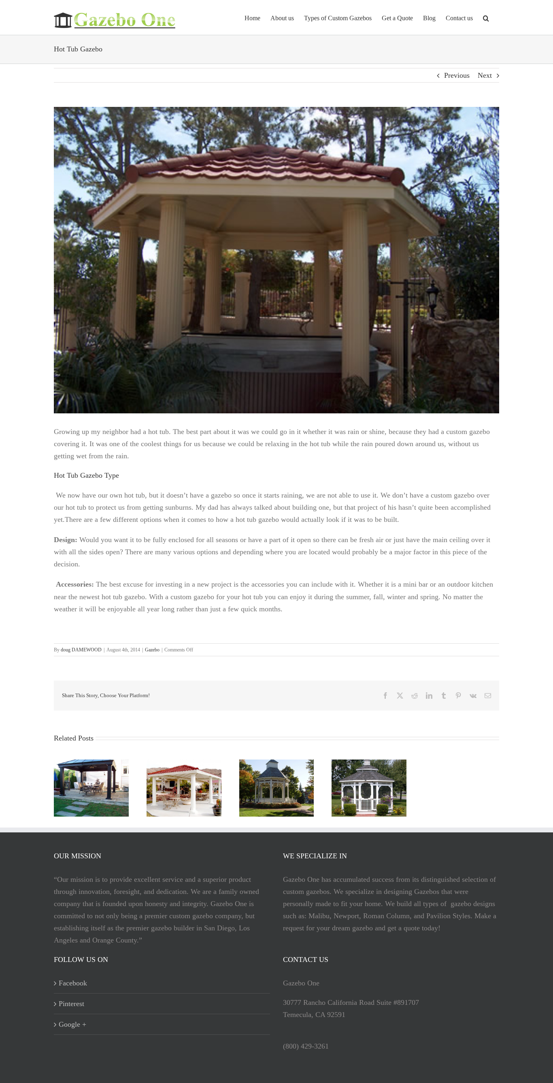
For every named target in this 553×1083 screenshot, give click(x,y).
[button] (486, 17)
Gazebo (152, 650)
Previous (457, 75)
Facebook (73, 983)
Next (485, 75)
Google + (72, 1024)
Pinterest (71, 1004)
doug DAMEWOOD (81, 650)
